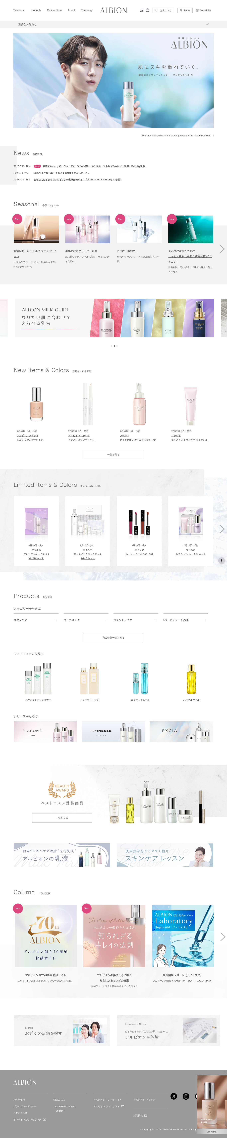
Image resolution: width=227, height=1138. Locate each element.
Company (86, 10)
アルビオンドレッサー (105, 1100)
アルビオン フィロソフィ (106, 1106)
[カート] (147, 11)
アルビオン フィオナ (144, 1100)
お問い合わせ (20, 1113)
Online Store (54, 10)
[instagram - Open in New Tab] (186, 1096)
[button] (222, 249)
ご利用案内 (19, 1100)
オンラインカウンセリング (27, 1119)
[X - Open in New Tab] (173, 1096)
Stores (186, 10)
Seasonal (19, 10)
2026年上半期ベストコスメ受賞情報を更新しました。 (62, 173)
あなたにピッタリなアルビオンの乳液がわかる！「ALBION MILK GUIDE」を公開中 (78, 179)
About (71, 10)
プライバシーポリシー (25, 1106)
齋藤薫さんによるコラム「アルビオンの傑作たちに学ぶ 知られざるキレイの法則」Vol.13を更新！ (95, 166)
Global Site (205, 10)
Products (36, 10)
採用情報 (138, 1115)
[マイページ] (141, 11)
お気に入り (166, 10)
